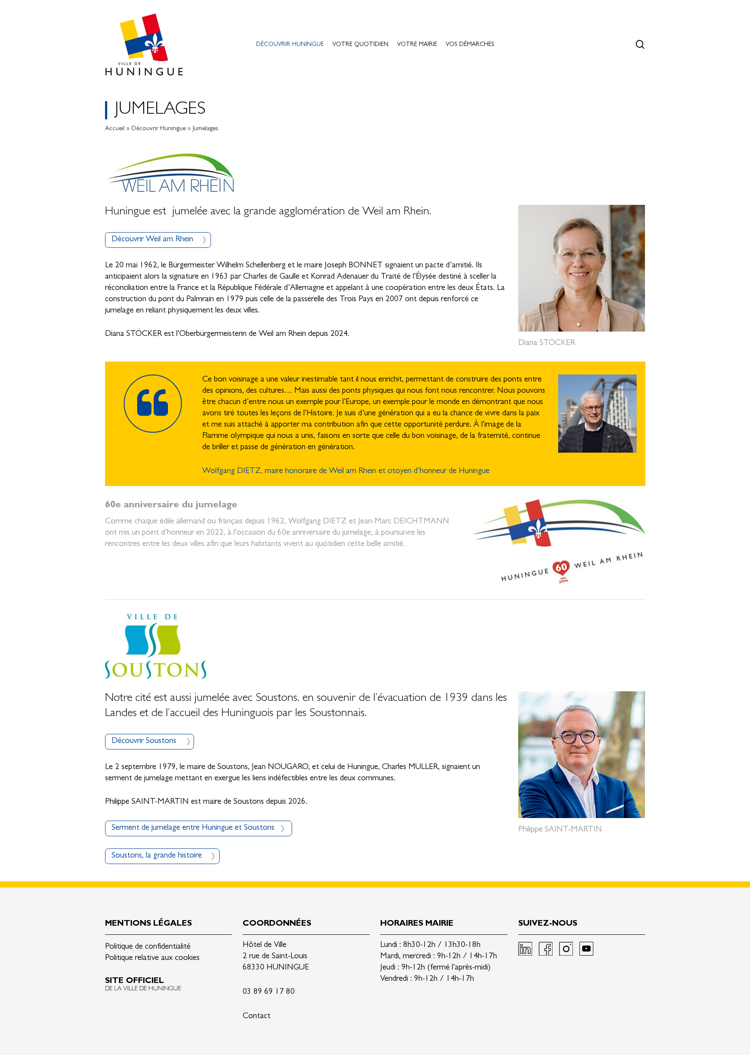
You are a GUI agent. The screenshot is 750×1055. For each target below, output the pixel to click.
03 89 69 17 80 (269, 992)
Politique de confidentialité (148, 947)
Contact (256, 1016)
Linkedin (525, 949)
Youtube (586, 949)
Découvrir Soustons (144, 741)
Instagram (566, 949)
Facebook (546, 949)
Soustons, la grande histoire (157, 856)
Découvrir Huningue (159, 129)
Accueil (115, 129)
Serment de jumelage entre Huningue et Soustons (193, 828)
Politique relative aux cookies (152, 958)
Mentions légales (148, 924)
